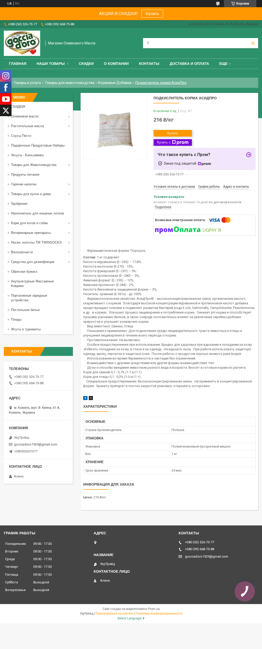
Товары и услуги (27, 83)
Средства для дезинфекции (32, 262)
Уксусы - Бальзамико (27, 155)
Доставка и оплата (189, 64)
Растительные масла (27, 126)
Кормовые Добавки (115, 83)
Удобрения (19, 204)
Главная (17, 64)
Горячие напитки (23, 184)
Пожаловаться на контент (115, 613)
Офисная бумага (24, 271)
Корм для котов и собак (29, 223)
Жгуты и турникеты (26, 329)
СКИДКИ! (18, 107)
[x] (91, 399)
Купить (152, 13)
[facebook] (85, 399)
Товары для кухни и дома (31, 194)
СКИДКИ (86, 64)
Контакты (149, 64)
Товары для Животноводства (33, 165)
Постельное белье (25, 310)
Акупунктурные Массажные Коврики (32, 283)
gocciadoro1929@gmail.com (35, 444)
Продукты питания (25, 174)
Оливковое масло (25, 116)
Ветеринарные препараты (31, 233)
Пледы (16, 319)
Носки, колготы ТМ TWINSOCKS (36, 242)
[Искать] (253, 43)
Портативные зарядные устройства (29, 298)
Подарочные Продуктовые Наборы (37, 145)
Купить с (164, 142)
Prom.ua (154, 609)
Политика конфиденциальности (159, 613)
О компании (116, 64)
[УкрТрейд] (22, 43)
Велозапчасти (22, 252)
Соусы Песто (21, 136)
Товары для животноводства (69, 83)
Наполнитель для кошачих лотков (37, 213)
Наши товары (51, 64)
